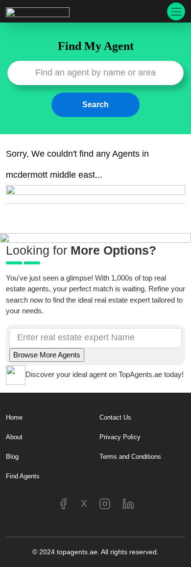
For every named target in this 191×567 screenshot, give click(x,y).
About (14, 437)
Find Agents (23, 476)
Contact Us (115, 417)
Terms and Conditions (130, 456)
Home (14, 417)
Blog (12, 456)
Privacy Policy (120, 437)
